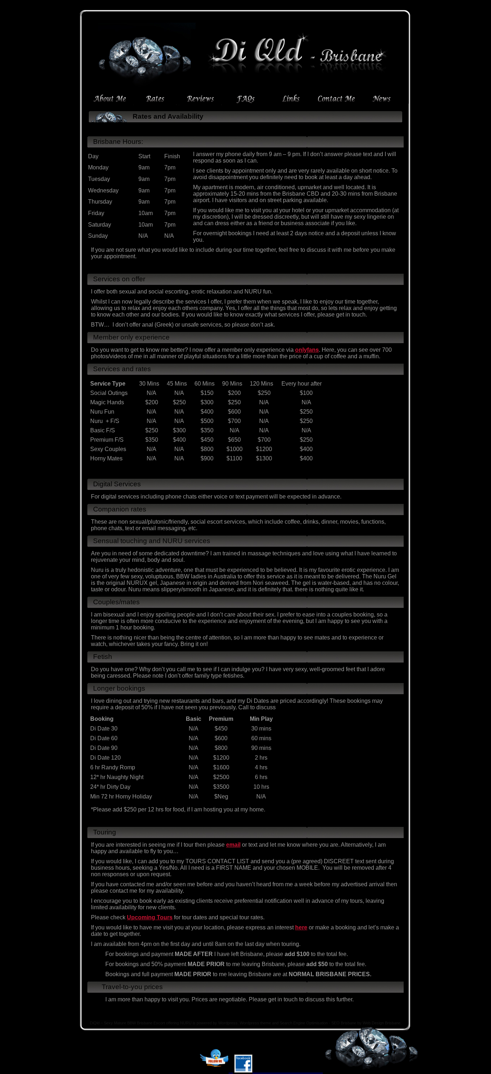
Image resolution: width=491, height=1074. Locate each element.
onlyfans (307, 350)
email (233, 845)
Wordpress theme (255, 1023)
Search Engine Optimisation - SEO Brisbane (318, 1023)
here (301, 927)
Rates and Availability (168, 116)
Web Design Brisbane (381, 1023)
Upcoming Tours (150, 917)
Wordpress (228, 1023)
